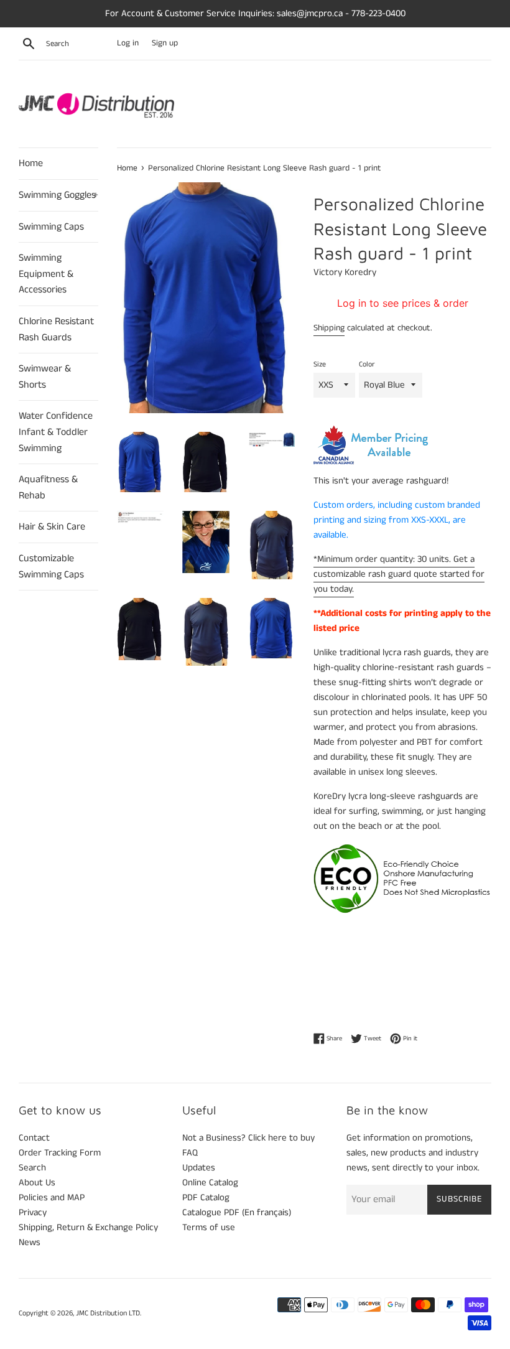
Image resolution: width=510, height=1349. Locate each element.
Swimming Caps (51, 227)
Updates (198, 1167)
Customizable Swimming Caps (51, 566)
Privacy (33, 1212)
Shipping (329, 328)
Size (319, 364)
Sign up (165, 43)
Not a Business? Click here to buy (248, 1137)
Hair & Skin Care (52, 527)
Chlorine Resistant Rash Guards (56, 329)
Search (32, 1167)
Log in (128, 43)
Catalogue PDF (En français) (236, 1212)
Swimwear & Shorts (45, 377)
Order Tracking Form (60, 1152)
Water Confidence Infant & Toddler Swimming (56, 432)
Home (31, 163)
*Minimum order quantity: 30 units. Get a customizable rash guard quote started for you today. (398, 574)
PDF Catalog (206, 1197)
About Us (37, 1182)
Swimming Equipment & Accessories (46, 274)
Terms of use (208, 1227)
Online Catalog (210, 1182)
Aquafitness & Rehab (48, 487)
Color (366, 364)
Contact (34, 1137)
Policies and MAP (52, 1197)
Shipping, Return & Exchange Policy (88, 1227)
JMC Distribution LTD (108, 1313)
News (29, 1242)
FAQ (190, 1152)
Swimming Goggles (58, 195)
